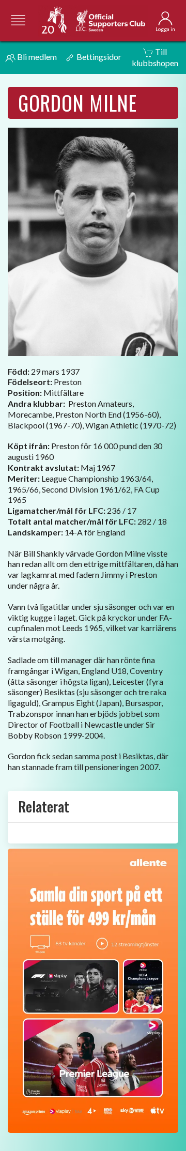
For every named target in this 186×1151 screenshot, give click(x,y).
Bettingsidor (98, 57)
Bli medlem (36, 57)
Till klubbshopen (155, 57)
